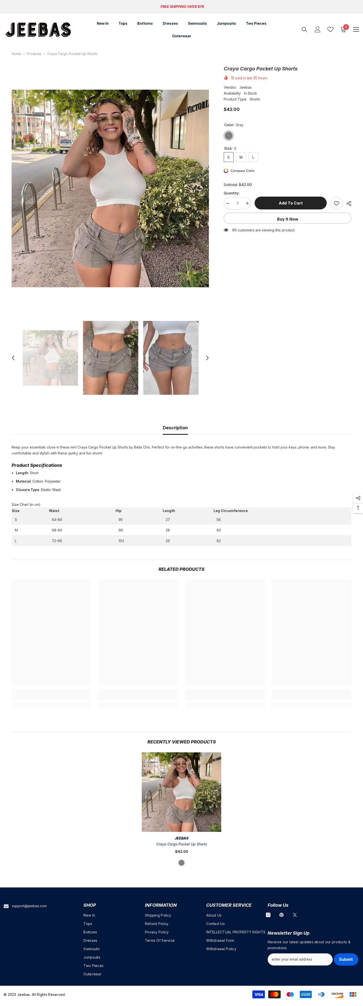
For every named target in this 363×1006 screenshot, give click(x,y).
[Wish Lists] (330, 29)
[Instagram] (268, 915)
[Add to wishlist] (336, 203)
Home (16, 54)
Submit (346, 959)
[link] (51, 697)
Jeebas (245, 87)
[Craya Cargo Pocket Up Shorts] (181, 792)
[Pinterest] (281, 915)
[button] (13, 358)
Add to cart (291, 203)
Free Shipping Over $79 (182, 6)
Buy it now (287, 219)
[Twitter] (295, 915)
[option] (110, 188)
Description (175, 427)
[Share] (347, 203)
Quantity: (232, 193)
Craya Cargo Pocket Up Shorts (181, 844)
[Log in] (318, 29)
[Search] (304, 29)
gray (181, 862)
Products (34, 54)
